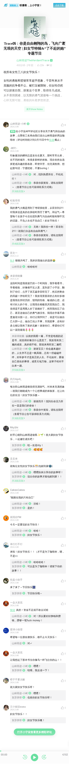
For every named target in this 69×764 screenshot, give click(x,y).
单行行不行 (16, 544)
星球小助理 (16, 629)
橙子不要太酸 (17, 679)
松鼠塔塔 (15, 200)
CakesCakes (17, 489)
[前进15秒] (44, 757)
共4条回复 (17, 243)
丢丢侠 (14, 458)
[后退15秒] (25, 757)
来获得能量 (16, 275)
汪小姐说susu (18, 706)
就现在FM (15, 517)
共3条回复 (17, 191)
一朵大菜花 (16, 602)
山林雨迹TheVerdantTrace (32, 60)
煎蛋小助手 (16, 579)
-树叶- (13, 147)
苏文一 (14, 252)
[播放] (34, 757)
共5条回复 (17, 369)
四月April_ (15, 378)
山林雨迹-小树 (18, 123)
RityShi (14, 427)
